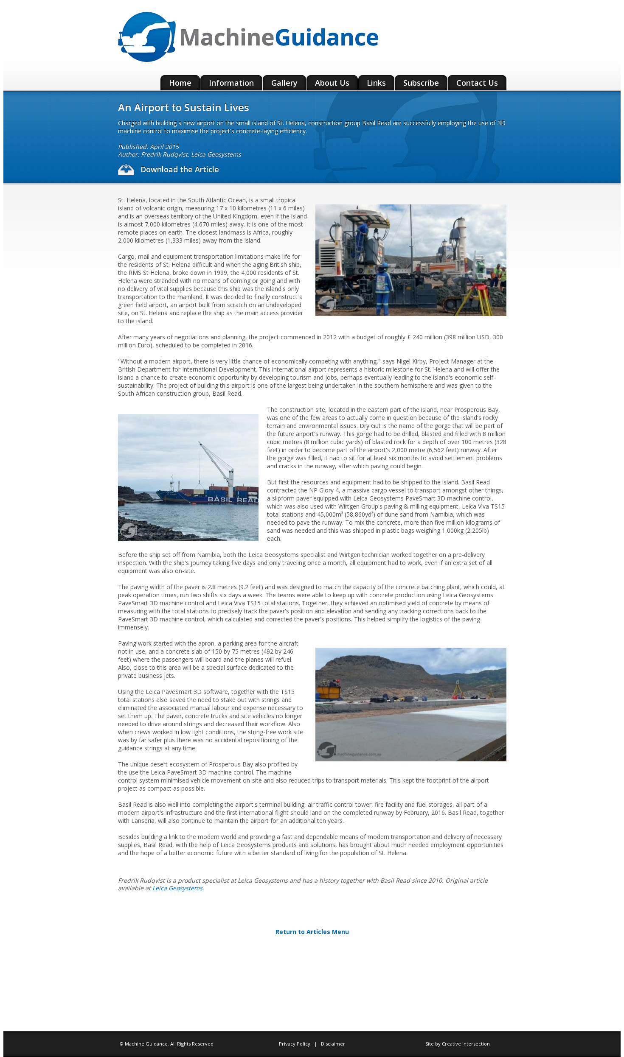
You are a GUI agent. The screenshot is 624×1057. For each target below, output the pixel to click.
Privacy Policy (295, 1043)
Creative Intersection (466, 1043)
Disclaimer (333, 1043)
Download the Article (178, 169)
